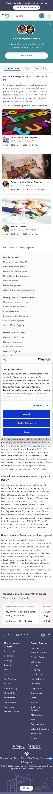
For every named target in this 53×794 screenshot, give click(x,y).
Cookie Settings (24, 423)
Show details (38, 405)
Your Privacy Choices (38, 758)
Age (36, 68)
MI (4, 247)
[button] (48, 139)
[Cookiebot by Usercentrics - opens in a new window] (38, 359)
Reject (26, 432)
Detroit (12, 247)
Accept (26, 414)
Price (26, 68)
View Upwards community (16, 598)
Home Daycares (12, 68)
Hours (45, 68)
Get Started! (26, 55)
